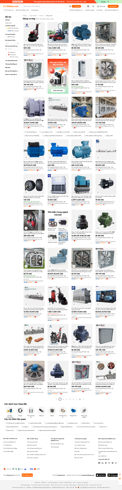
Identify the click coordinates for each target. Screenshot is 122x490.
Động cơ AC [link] (49, 15)
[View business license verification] (76, 487)
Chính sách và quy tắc (32, 457)
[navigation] (12, 207)
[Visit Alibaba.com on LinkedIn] (103, 463)
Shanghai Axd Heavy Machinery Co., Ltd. (34, 126)
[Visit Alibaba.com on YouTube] (113, 463)
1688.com (43, 482)
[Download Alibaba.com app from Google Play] (113, 475)
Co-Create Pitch (7, 445)
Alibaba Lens (10, 475)
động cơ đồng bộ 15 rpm (12, 426)
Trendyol (78, 482)
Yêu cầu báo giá (55, 447)
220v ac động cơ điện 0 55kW (74, 135)
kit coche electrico (99, 423)
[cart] (93, 6)
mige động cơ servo (73, 423)
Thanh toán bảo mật (32, 442)
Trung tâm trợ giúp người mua (82, 442)
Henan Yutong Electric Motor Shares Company (81, 168)
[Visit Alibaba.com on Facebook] (99, 463)
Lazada (61, 482)
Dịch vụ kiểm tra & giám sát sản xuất (36, 454)
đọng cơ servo (103, 426)
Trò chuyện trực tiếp (80, 445)
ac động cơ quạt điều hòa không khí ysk (53, 135)
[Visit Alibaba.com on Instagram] (109, 463)
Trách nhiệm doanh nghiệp (10, 448)
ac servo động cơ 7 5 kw (46, 132)
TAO (74, 482)
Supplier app (61, 475)
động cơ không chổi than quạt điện (47, 430)
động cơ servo (10, 430)
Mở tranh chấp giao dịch (81, 448)
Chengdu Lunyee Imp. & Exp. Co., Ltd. (33, 204)
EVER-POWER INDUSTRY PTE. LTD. (104, 203)
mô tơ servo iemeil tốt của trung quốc (86, 426)
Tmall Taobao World (53, 482)
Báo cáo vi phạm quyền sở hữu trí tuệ (84, 454)
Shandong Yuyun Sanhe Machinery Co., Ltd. (34, 88)
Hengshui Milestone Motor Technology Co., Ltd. (81, 53)
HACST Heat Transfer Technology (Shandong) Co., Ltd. (58, 203)
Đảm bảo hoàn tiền (32, 445)
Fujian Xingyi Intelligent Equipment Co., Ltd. (34, 53)
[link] (120, 474)
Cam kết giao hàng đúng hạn (34, 448)
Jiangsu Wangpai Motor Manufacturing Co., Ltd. (58, 168)
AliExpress (37, 482)
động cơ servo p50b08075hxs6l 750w (98, 132)
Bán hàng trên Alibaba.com (105, 442)
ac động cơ (25, 426)
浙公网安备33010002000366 (88, 487)
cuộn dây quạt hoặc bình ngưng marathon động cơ (45, 426)
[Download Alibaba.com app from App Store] (101, 475)
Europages (85, 482)
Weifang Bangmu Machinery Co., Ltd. (104, 126)
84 (80, 399)
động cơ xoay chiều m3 (79, 132)
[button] (70, 6)
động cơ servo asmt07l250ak (32, 135)
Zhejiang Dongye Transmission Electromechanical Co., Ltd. (34, 168)
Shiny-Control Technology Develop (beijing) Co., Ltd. (81, 91)
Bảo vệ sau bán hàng (32, 451)
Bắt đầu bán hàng (102, 445)
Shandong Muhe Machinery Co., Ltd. (33, 239)
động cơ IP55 (110, 135)
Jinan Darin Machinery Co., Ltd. (55, 126)
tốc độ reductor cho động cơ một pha (16, 423)
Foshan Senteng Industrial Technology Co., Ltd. (81, 126)
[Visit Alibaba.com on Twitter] (106, 463)
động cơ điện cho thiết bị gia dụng (94, 135)
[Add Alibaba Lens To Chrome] (27, 475)
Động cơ (41, 15)
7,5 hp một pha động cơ (31, 132)
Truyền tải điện (33, 15)
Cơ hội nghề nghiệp (8, 451)
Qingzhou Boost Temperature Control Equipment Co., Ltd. (105, 90)
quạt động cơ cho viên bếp (63, 132)
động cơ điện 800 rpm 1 (67, 426)
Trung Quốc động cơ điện (35, 423)
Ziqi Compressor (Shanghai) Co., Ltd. (80, 203)
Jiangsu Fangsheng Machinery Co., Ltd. (105, 168)
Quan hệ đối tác (102, 456)
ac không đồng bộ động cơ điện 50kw (55, 423)
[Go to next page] (83, 399)
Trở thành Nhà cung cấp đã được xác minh (107, 452)
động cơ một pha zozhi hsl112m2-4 (27, 430)
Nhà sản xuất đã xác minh (57, 443)
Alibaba (25, 15)
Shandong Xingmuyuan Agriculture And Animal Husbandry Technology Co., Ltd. (105, 53)
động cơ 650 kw (86, 423)
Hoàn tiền (77, 451)
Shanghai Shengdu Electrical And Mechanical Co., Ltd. (81, 239)
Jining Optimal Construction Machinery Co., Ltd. (58, 53)
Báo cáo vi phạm (79, 457)
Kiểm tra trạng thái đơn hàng (105, 448)
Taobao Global (67, 482)
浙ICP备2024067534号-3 (103, 487)
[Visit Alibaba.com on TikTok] (116, 463)
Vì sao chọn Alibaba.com (9, 442)
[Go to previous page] (56, 399)
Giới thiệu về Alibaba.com (10, 438)
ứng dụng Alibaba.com (88, 475)
